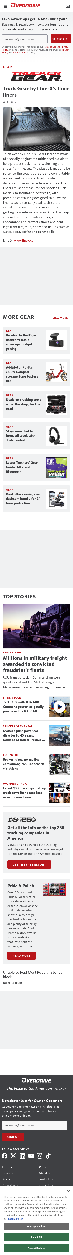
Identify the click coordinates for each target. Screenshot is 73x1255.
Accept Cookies (36, 1247)
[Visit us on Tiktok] (48, 1155)
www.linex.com (25, 240)
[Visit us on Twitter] (13, 1155)
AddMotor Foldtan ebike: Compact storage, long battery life (22, 374)
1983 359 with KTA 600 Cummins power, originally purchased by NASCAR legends (23, 707)
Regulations (12, 652)
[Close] (68, 1191)
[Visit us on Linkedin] (22, 1155)
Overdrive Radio (15, 783)
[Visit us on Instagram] (39, 1155)
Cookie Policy (15, 1218)
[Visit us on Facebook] (4, 1155)
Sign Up (13, 1137)
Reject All (36, 1237)
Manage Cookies (36, 1226)
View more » (61, 317)
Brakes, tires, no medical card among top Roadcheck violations (23, 764)
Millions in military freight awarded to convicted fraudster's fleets (35, 664)
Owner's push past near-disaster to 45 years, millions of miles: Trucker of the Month (24, 735)
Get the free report (29, 864)
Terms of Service (21, 52)
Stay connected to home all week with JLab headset (21, 435)
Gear (7, 67)
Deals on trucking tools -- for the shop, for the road (23, 404)
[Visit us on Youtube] (31, 1155)
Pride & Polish (13, 697)
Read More (22, 956)
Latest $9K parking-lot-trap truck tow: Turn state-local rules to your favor (24, 792)
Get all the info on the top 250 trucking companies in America (36, 833)
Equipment (11, 755)
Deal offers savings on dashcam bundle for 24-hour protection (24, 498)
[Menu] (5, 6)
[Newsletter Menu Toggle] (68, 6)
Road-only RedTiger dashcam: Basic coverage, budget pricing (21, 342)
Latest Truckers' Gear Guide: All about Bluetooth (22, 467)
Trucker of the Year (18, 726)
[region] (36, 1220)
